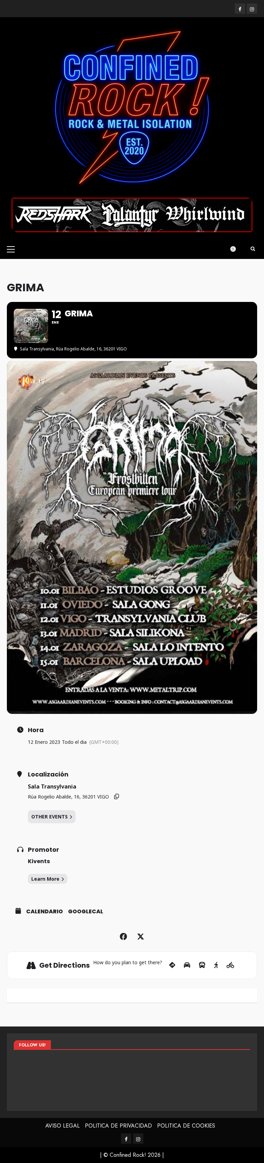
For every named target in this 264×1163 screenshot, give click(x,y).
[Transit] (202, 965)
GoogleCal (85, 911)
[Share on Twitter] (140, 936)
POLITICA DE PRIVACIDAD (118, 1126)
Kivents (39, 861)
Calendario (44, 911)
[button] (11, 249)
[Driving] (187, 965)
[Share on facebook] (123, 936)
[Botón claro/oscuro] (236, 249)
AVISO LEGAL (62, 1126)
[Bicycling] (230, 965)
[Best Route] (172, 965)
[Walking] (216, 965)
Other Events (49, 816)
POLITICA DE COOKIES (186, 1126)
